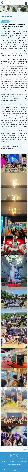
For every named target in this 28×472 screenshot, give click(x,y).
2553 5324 (22, 459)
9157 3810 (12, 461)
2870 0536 (23, 461)
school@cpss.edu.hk (16, 464)
